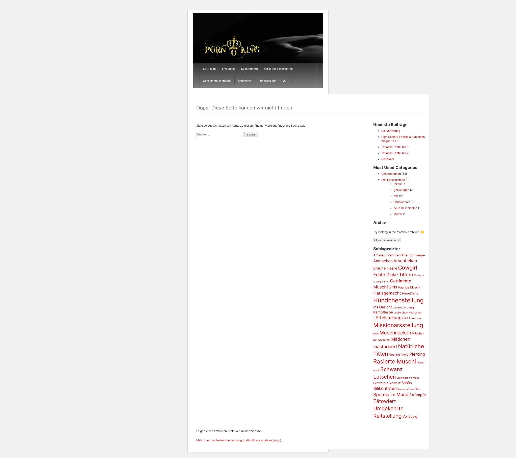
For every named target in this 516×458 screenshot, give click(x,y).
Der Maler (387, 159)
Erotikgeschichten (393, 179)
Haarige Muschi (409, 287)
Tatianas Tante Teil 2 (394, 153)
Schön (407, 383)
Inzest (398, 183)
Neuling (394, 354)
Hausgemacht (387, 293)
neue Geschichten (405, 208)
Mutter (398, 214)
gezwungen (401, 190)
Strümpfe (417, 394)
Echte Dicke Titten (392, 274)
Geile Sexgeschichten (278, 68)
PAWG (405, 354)
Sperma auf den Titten (408, 389)
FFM (414, 275)
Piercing (417, 354)
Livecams (228, 68)
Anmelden (245, 80)
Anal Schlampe (413, 255)
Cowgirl (407, 267)
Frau (386, 281)
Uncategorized (391, 173)
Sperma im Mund (391, 394)
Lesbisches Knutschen (408, 312)
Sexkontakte (249, 68)
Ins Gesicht (382, 307)
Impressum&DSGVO (273, 80)
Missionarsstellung (398, 325)
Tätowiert (384, 401)
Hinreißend (410, 293)
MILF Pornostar (411, 318)
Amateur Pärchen (387, 255)
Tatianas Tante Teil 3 (395, 147)
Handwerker (402, 202)
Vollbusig (410, 416)
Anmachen (383, 260)
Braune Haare (385, 268)
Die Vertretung (390, 130)
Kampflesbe (383, 312)
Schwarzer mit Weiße (408, 377)
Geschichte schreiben (217, 80)
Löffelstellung (387, 317)
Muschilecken (395, 333)
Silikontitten (385, 388)
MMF (376, 333)
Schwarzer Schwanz (387, 383)
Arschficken (405, 260)
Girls (393, 287)
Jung (410, 307)
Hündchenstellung (398, 300)
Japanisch (399, 307)
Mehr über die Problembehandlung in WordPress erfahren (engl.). (239, 440)
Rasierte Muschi (394, 361)
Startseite (209, 68)
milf (396, 196)
